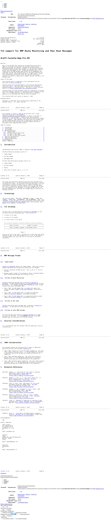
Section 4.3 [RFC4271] (27, 283)
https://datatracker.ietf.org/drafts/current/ (23, 88)
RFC (41, 400)
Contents (9, 509)
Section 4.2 (27, 348)
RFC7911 (19, 293)
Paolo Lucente (21, 24)
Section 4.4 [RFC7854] (30, 211)
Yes (3, 507)
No (7, 507)
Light (5, 4)
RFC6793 (30, 289)
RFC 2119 (6, 201)
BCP (43, 200)
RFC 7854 (33, 149)
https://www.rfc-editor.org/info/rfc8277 (21, 415)
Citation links (4, 517)
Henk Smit (33, 24)
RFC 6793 (24, 289)
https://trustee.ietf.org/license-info (14, 116)
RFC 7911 (13, 293)
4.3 (4, 134)
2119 (10, 401)
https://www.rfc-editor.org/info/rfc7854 (21, 392)
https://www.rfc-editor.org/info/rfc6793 (21, 386)
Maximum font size (5, 514)
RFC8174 (24, 201)
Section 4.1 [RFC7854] (8, 266)
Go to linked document (21, 518)
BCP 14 (23, 373)
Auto (5, 7)
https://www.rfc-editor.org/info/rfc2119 (21, 375)
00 (21, 21)
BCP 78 (12, 82)
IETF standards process (98, 18)
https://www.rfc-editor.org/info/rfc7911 (21, 398)
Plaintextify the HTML (21, 512)
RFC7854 (39, 149)
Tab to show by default (6, 508)
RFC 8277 (13, 297)
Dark (5, 5)
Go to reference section (8, 518)
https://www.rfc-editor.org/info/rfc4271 (21, 381)
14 (3, 201)
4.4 (4, 135)
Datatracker (3, 473)
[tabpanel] (55, 495)
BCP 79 (19, 82)
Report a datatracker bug (6, 504)
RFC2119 (12, 201)
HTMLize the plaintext (8, 512)
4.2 (4, 133)
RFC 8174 (18, 201)
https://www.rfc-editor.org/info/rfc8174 (27, 402)
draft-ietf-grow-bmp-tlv (23, 27)
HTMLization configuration (7, 511)
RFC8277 (19, 297)
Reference (9, 515)
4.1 (4, 131)
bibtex (23, 32)
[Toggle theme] (1, 1)
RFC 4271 (33, 378)
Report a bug (21, 34)
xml (20, 32)
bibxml (26, 32)
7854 (7, 40)
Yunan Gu (27, 24)
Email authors (21, 25)
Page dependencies (25, 514)
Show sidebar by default (6, 505)
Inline (4, 515)
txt (18, 32)
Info (3, 509)
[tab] (5, 480)
